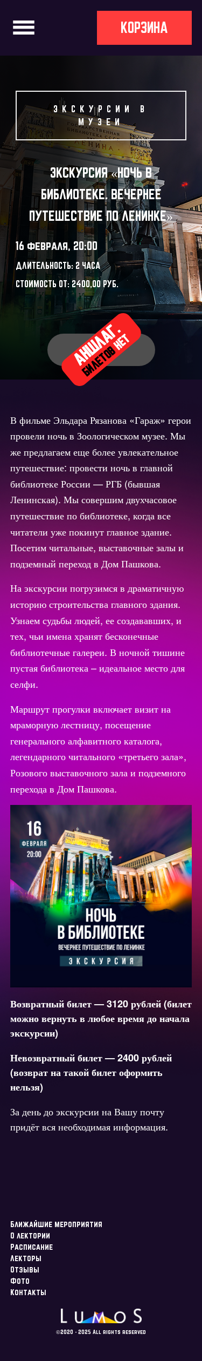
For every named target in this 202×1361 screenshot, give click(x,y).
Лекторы (25, 1258)
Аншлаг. (101, 349)
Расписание (31, 1246)
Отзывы (24, 1269)
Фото (20, 1280)
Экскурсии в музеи (101, 115)
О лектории (30, 1235)
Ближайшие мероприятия (56, 1224)
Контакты (28, 1292)
